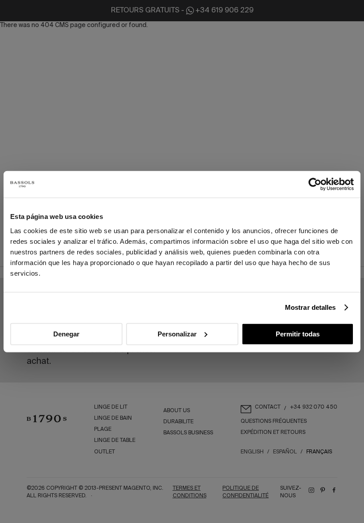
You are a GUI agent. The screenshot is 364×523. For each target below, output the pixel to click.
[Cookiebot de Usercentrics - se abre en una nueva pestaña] (315, 184)
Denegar (66, 333)
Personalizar (177, 333)
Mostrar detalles (310, 307)
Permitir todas (298, 333)
